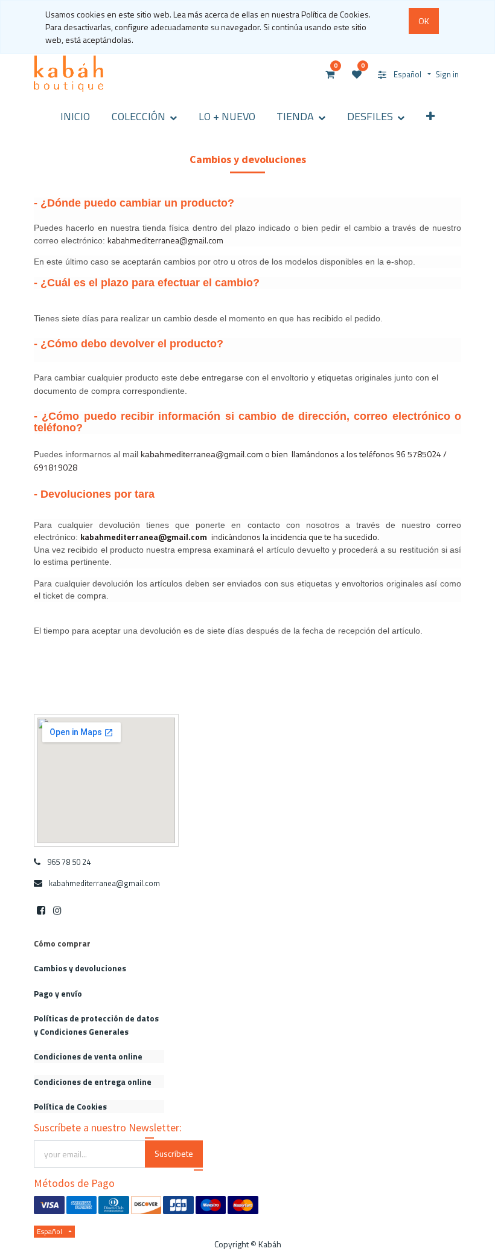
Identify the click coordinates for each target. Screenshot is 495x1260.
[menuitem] (75, 116)
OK (423, 20)
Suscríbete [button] (174, 1153)
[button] (430, 116)
